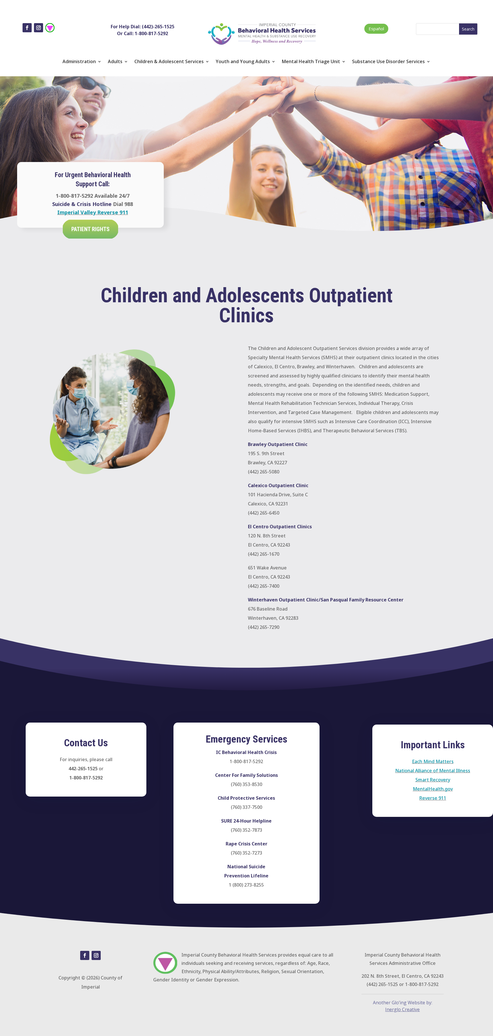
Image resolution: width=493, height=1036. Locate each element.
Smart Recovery (432, 780)
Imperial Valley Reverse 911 (92, 212)
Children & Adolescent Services (169, 62)
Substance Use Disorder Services (388, 62)
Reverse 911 (432, 798)
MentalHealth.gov (433, 789)
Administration (79, 62)
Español (376, 28)
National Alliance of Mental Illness (432, 770)
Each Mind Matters (433, 761)
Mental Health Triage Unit (311, 62)
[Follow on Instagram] (38, 27)
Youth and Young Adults (243, 62)
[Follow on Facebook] (27, 27)
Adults (115, 62)
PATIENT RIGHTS (90, 229)
